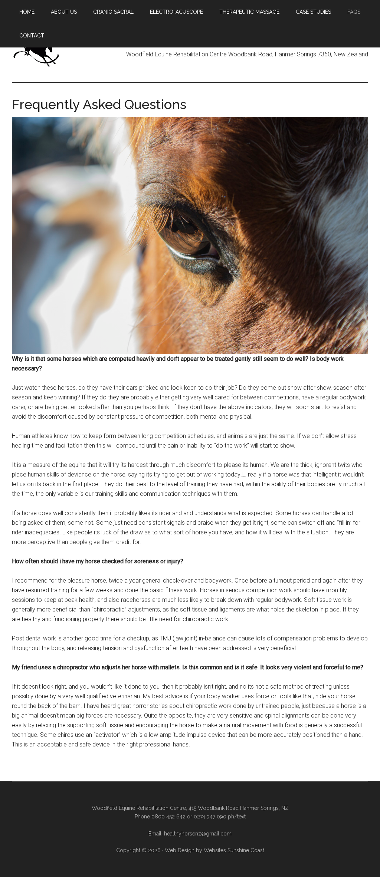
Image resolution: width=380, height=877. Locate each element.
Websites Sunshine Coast (234, 850)
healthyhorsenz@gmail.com (198, 834)
